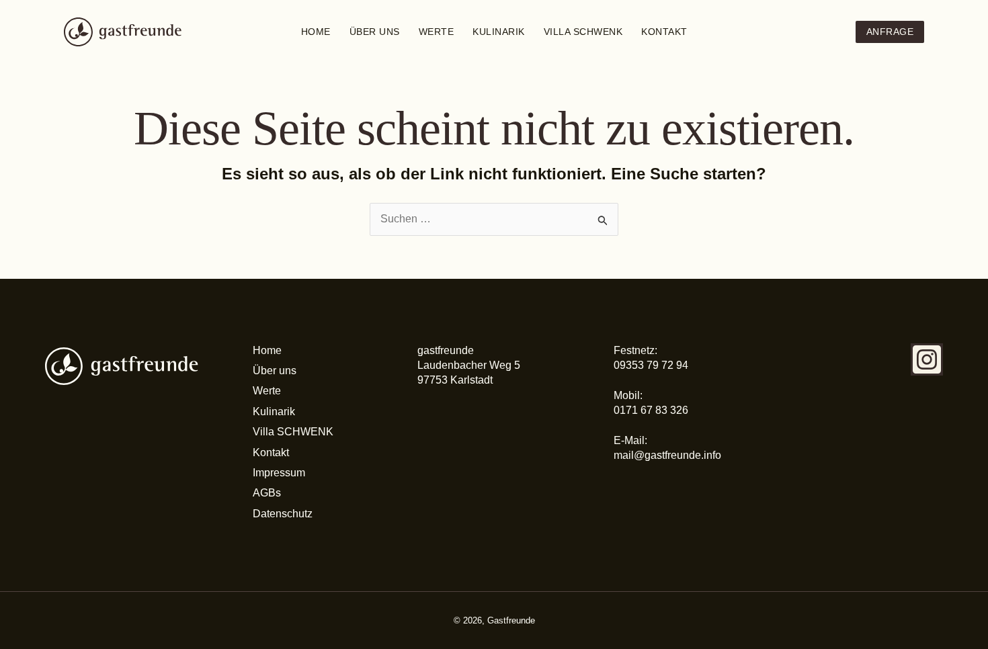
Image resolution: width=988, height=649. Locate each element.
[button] (890, 32)
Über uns (374, 31)
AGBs (267, 493)
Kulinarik (498, 31)
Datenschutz (283, 513)
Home (316, 31)
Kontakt (664, 31)
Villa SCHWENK (583, 31)
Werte (436, 31)
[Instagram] (927, 359)
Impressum (279, 472)
